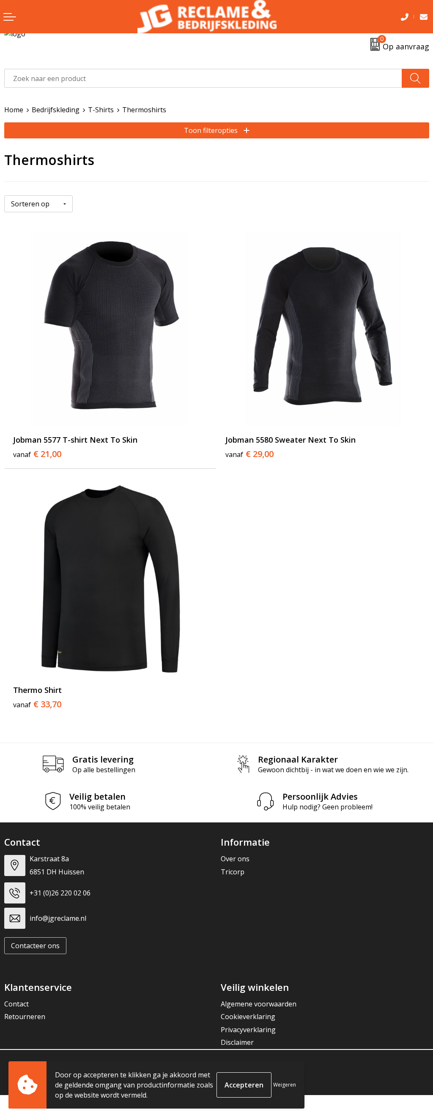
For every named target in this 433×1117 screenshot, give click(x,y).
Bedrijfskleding (55, 109)
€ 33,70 (37, 704)
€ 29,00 (249, 454)
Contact (16, 1004)
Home (13, 109)
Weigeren (284, 1084)
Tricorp (232, 871)
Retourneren (24, 1016)
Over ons (235, 858)
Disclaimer (237, 1042)
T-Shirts (101, 109)
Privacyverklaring (248, 1029)
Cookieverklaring (248, 1016)
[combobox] (203, 78)
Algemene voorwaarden (258, 1004)
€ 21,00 (37, 454)
